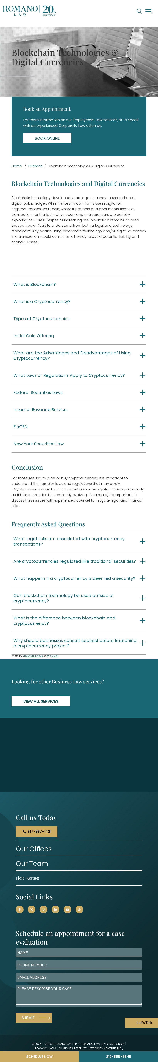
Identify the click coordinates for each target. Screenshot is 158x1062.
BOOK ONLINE (47, 138)
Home (17, 166)
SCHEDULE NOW (39, 1056)
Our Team (32, 863)
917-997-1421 (39, 831)
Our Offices (34, 848)
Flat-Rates (27, 878)
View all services (40, 701)
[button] (20, 909)
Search (139, 11)
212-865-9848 (118, 1056)
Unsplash (52, 655)
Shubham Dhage (33, 655)
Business (35, 166)
